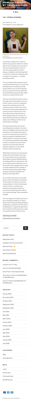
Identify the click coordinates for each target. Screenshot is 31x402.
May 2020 (6, 333)
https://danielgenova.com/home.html (12, 57)
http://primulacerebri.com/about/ (11, 218)
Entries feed (6, 372)
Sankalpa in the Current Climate (13, 243)
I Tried (15, 264)
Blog (4, 354)
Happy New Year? (8, 239)
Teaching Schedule (9, 215)
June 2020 (6, 329)
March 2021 (6, 318)
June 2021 (6, 311)
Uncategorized (7, 358)
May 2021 (6, 315)
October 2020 (7, 326)
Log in (5, 369)
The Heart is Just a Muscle (13, 25)
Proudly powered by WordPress (11, 398)
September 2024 (8, 304)
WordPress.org (7, 380)
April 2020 (6, 336)
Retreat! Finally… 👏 (9, 246)
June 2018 (6, 343)
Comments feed (8, 376)
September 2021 (8, 308)
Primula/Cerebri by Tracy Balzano (15, 3)
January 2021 (7, 322)
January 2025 (7, 294)
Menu (16, 12)
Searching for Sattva (9, 250)
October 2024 (7, 301)
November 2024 (8, 297)
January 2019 (7, 340)
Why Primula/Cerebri (9, 253)
